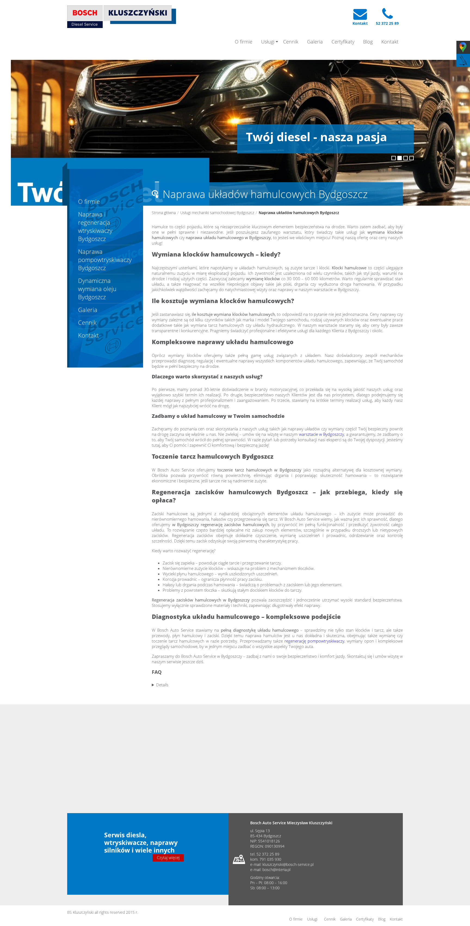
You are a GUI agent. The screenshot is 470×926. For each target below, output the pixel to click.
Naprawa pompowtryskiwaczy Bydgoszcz (105, 259)
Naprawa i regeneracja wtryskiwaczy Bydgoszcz (95, 226)
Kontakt (389, 41)
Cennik (290, 41)
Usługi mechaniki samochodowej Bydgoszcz (217, 212)
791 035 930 (270, 859)
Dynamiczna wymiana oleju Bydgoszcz (97, 288)
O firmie (243, 41)
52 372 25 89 (267, 854)
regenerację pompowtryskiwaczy (314, 641)
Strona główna (164, 212)
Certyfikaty (343, 41)
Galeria (315, 41)
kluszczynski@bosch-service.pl (288, 864)
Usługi (267, 41)
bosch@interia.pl (276, 869)
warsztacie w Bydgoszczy (321, 434)
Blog (368, 41)
